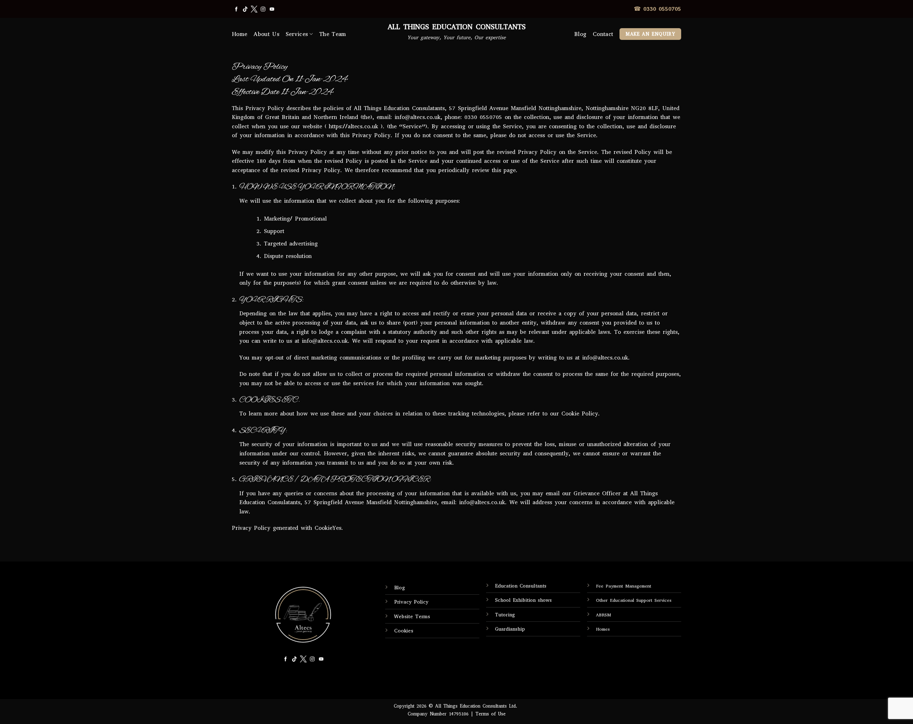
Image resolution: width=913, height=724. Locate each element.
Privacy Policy (411, 602)
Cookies (403, 630)
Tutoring (505, 614)
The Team (332, 34)
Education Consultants (520, 586)
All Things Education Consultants (457, 27)
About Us (266, 34)
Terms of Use (490, 714)
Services (297, 34)
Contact (603, 34)
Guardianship (510, 629)
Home (239, 34)
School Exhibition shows (523, 600)
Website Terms (412, 616)
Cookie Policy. (580, 413)
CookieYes (328, 528)
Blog (580, 34)
